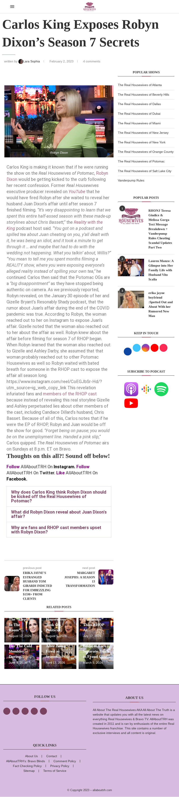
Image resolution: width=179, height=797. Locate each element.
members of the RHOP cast (70, 393)
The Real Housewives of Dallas (139, 104)
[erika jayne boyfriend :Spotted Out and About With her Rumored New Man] (131, 299)
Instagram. (64, 466)
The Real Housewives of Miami (139, 123)
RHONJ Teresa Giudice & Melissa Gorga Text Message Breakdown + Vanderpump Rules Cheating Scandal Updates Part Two (160, 229)
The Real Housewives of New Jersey (143, 132)
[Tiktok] (34, 711)
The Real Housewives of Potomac (141, 161)
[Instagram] (25, 711)
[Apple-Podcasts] (131, 385)
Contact (51, 756)
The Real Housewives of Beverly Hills (143, 94)
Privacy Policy (59, 766)
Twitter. (47, 472)
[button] (59, 496)
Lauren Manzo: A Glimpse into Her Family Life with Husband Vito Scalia (161, 270)
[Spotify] (161, 385)
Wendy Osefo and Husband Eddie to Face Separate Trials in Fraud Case (96, 646)
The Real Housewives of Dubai (139, 113)
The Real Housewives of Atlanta (140, 85)
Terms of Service (54, 770)
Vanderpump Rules (131, 180)
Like (60, 472)
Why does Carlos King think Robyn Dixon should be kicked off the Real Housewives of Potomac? (58, 496)
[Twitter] (15, 711)
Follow (13, 466)
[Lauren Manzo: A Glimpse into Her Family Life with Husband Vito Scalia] (131, 267)
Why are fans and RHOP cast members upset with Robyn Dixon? (56, 530)
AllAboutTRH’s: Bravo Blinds (25, 761)
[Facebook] (6, 711)
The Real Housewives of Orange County (146, 151)
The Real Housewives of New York (141, 142)
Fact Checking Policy (27, 766)
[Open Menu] (12, 7)
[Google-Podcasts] (146, 385)
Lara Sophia (32, 61)
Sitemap (29, 770)
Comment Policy (64, 761)
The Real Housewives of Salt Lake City (144, 171)
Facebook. (17, 479)
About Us (31, 756)
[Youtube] (131, 399)
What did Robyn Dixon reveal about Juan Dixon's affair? (59, 514)
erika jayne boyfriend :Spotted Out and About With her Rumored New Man (160, 304)
